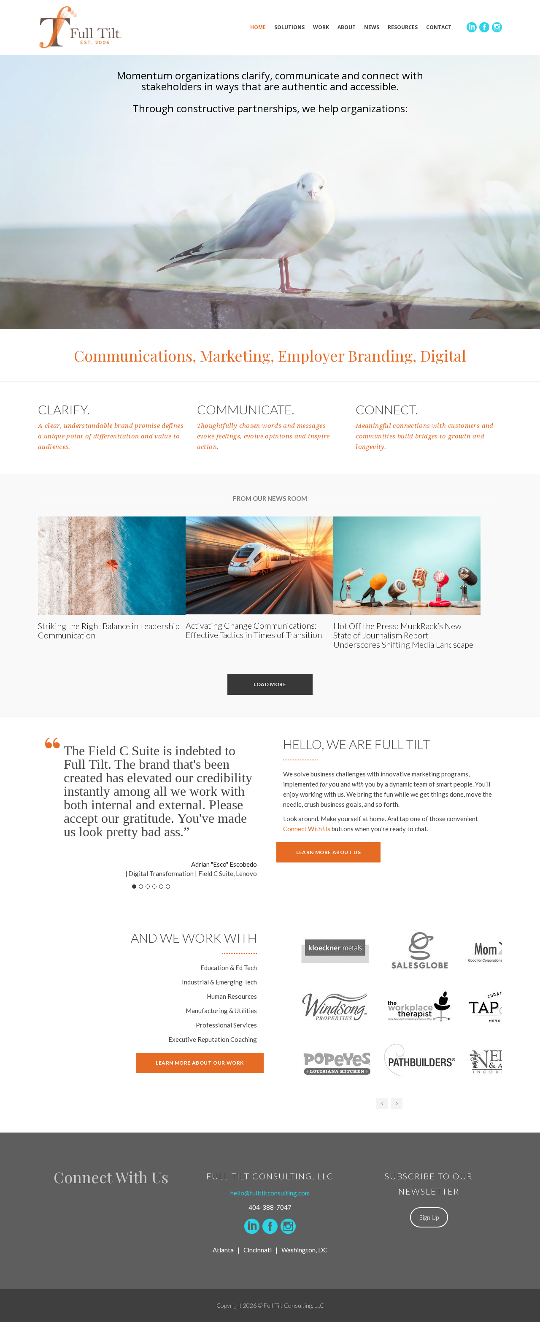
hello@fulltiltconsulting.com (270, 1193)
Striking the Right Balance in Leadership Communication (109, 630)
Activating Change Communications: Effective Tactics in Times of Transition (254, 630)
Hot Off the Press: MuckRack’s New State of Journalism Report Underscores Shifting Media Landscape (403, 635)
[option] (402, 1007)
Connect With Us (306, 829)
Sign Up (429, 1217)
